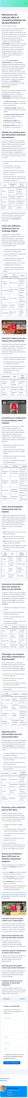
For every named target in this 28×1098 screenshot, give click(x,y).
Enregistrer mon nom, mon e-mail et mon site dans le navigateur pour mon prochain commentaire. (13, 1056)
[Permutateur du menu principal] (24, 3)
